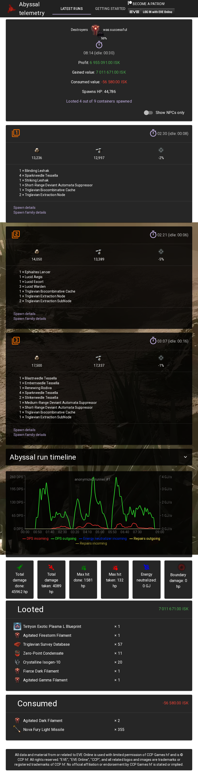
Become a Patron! (148, 4)
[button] (99, 457)
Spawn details (24, 208)
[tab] (71, 8)
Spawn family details (30, 212)
